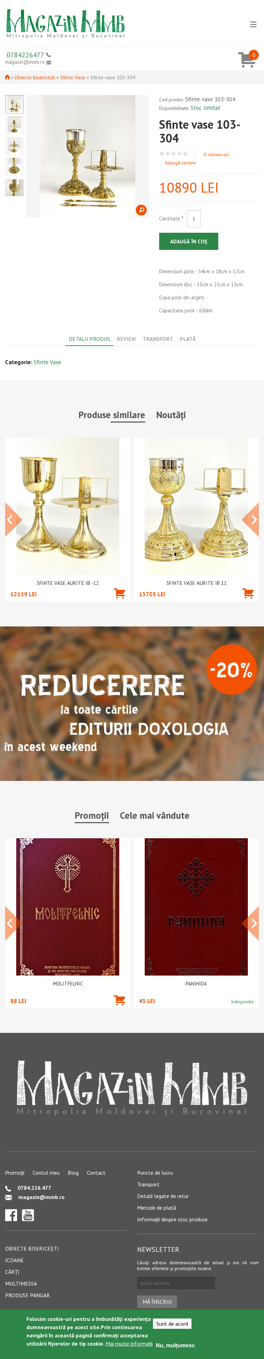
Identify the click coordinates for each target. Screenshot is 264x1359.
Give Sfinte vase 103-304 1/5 (162, 153)
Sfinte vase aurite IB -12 (68, 583)
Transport (148, 1184)
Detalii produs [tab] (89, 338)
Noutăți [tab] (171, 414)
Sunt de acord (172, 1323)
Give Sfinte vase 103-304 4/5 (180, 153)
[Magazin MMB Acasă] (65, 21)
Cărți (12, 1271)
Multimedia (21, 1283)
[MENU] (253, 25)
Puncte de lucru (155, 1172)
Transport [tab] (158, 338)
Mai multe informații (129, 1343)
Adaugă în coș (188, 241)
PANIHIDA (196, 984)
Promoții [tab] (92, 815)
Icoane (14, 1260)
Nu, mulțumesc (175, 1345)
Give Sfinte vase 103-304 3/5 (174, 153)
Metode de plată (156, 1207)
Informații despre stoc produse (172, 1219)
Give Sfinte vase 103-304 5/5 (185, 153)
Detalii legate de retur (163, 1196)
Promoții (14, 1172)
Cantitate (171, 218)
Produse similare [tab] (111, 414)
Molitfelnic (68, 984)
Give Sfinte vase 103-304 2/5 (168, 153)
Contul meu (46, 1172)
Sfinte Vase (72, 77)
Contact (96, 1172)
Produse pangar (27, 1295)
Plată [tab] (188, 338)
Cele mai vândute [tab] (154, 815)
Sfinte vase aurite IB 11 (196, 583)
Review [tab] (126, 338)
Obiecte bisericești (34, 77)
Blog (73, 1172)
